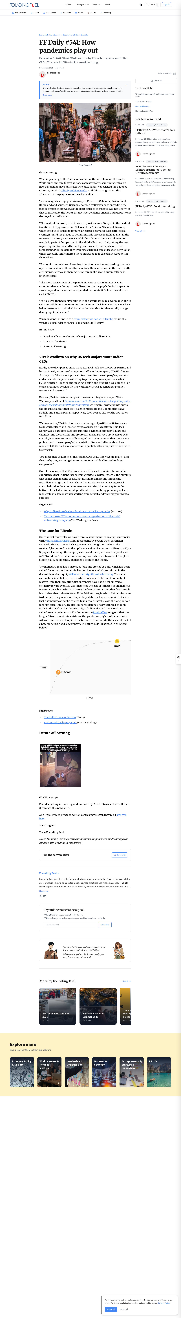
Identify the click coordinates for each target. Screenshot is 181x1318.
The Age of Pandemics (74, 190)
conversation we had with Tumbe (93, 319)
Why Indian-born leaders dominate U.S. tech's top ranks (77, 511)
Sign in (166, 4)
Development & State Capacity (75, 35)
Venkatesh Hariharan (57, 540)
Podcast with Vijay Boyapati (60, 722)
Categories (81, 4)
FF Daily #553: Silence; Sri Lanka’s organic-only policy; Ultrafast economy (153, 169)
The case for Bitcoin (143, 101)
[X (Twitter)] (40, 896)
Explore (68, 4)
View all (125, 981)
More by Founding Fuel (144, 111)
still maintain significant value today (91, 574)
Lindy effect (100, 612)
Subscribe (105, 925)
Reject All (124, 1309)
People (96, 4)
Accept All (111, 1309)
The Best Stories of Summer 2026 (93, 1015)
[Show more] (126, 85)
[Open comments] (178, 659)
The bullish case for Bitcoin (60, 717)
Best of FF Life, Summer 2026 (55, 1015)
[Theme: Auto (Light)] (140, 4)
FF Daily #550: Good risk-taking (155, 206)
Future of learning (142, 106)
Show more (47, 95)
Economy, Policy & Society (49, 35)
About (107, 4)
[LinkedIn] (44, 896)
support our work (83, 957)
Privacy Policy (164, 1303)
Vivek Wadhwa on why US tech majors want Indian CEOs (154, 95)
